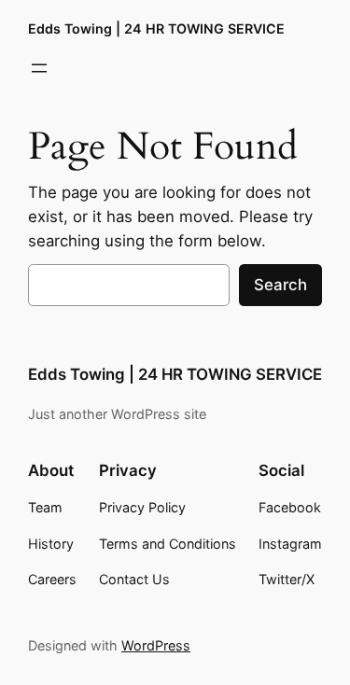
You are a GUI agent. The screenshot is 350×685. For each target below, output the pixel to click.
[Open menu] (39, 68)
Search (280, 284)
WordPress (155, 645)
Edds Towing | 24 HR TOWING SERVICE (156, 28)
